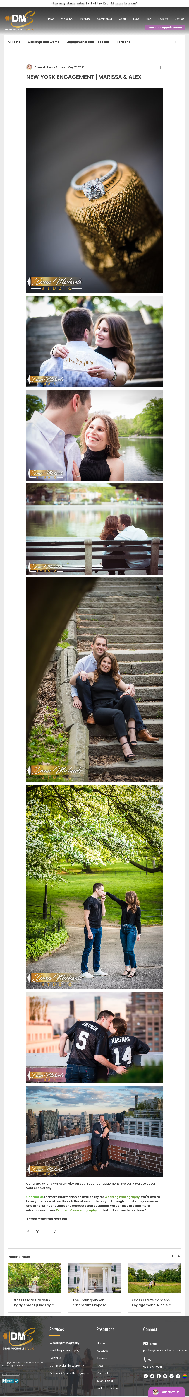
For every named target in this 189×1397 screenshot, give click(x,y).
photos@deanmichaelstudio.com (165, 1350)
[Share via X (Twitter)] (37, 1231)
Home (101, 1343)
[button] (86, 19)
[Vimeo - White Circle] (165, 1376)
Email (154, 1343)
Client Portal (105, 1381)
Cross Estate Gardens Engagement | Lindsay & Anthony (33, 1303)
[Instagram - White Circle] (146, 1376)
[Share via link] (55, 1231)
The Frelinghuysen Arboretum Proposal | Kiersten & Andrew (90, 1303)
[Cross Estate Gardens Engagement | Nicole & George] (154, 1278)
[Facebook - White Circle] (159, 1376)
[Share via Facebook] (28, 1231)
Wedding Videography (64, 1350)
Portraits (123, 42)
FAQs (100, 1366)
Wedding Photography (64, 1343)
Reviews (102, 1358)
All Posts (14, 42)
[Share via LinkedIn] (46, 1231)
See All (176, 1256)
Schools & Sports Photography (69, 1373)
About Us (103, 1350)
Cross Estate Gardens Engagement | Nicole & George (151, 1303)
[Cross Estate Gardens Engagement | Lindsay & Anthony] (34, 1278)
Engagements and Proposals (88, 42)
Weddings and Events (43, 42)
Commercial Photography (67, 1365)
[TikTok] (152, 1376)
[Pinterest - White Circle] (171, 1376)
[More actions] (160, 67)
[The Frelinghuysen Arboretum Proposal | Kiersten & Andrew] (94, 1278)
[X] (178, 1376)
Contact (102, 1373)
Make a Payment (108, 1388)
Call (150, 1360)
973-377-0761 (152, 1367)
